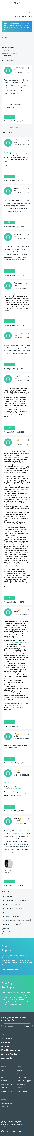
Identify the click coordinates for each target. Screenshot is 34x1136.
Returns (19, 1088)
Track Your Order (22, 1084)
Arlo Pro (7, 37)
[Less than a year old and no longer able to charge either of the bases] (21, 128)
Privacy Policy (4, 1122)
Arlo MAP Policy (6, 1103)
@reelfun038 (8, 152)
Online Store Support (24, 1081)
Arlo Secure (7, 908)
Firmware (6, 928)
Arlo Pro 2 (6, 904)
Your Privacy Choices (15, 1124)
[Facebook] (2, 1131)
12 (12, 885)
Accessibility (4, 1124)
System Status (21, 1077)
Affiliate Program (7, 1107)
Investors (4, 1081)
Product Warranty (23, 1091)
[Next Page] (26, 896)
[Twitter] (14, 1131)
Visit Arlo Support (8, 969)
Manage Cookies (5, 1126)
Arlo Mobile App (8, 900)
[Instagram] (8, 1131)
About (3, 1070)
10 (12, 763)
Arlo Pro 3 (18, 904)
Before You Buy (22, 920)
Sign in (24, 16)
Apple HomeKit (8, 896)
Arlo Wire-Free (7, 920)
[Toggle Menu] (31, 2)
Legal (23, 1122)
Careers (4, 1074)
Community (21, 1074)
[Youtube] (20, 1131)
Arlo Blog (4, 1088)
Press (3, 1077)
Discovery (6, 924)
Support (19, 1070)
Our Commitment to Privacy (10, 1091)
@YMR (6, 782)
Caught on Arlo (6, 1084)
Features (17, 924)
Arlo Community (7, 7)
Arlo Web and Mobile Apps (11, 916)
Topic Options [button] (29, 44)
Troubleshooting (10, 107)
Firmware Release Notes (11, 932)
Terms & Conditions (15, 1122)
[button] (28, 68)
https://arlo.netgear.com (12, 457)
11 (11, 811)
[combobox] (17, 12)
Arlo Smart (19, 908)
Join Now (17, 16)
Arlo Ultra (6, 912)
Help (30, 16)
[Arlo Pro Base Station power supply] (24, 128)
